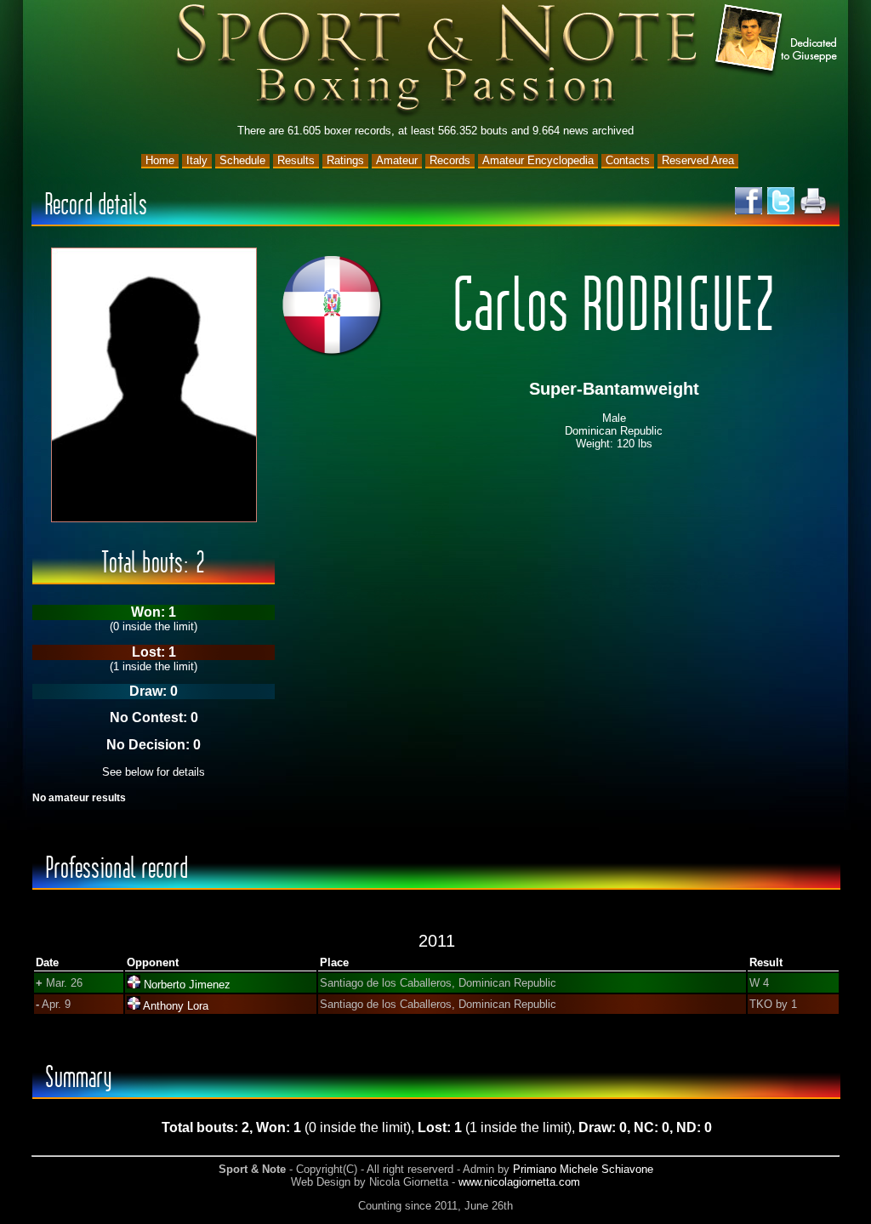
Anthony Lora (175, 1005)
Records (450, 160)
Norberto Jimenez (187, 984)
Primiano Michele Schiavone (583, 1169)
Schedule (242, 160)
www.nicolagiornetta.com (519, 1182)
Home (159, 160)
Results (296, 160)
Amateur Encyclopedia (538, 160)
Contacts (628, 160)
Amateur (397, 160)
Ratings (345, 160)
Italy (197, 160)
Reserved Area (698, 160)
